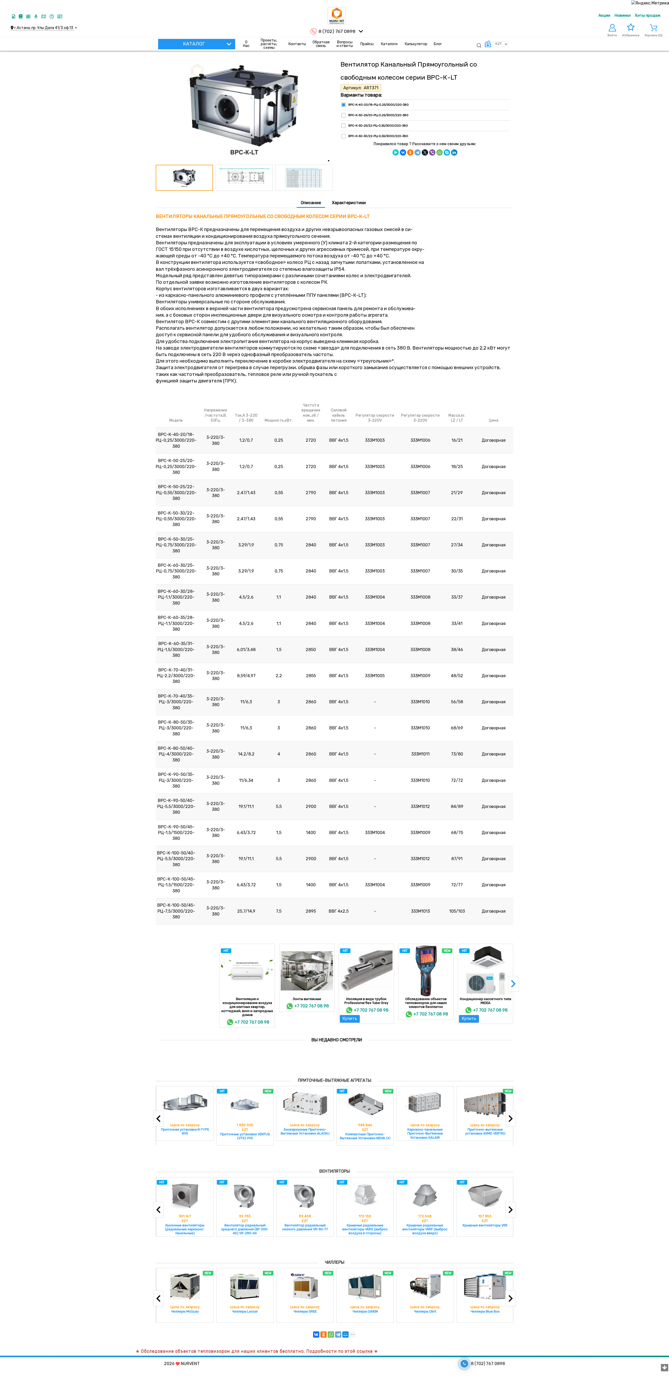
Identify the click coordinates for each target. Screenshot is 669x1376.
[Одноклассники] (410, 152)
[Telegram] (417, 152)
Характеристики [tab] (349, 202)
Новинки (622, 15)
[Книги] (21, 16)
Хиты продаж (647, 15)
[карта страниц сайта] (44, 16)
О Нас (246, 44)
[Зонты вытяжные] (306, 971)
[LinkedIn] (454, 152)
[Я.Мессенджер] (396, 152)
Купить (350, 1018)
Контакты (297, 44)
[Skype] (447, 152)
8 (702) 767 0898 (337, 31)
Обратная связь (321, 44)
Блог (438, 44)
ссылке (316, 1351)
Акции (604, 15)
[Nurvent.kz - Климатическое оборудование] (336, 16)
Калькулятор (416, 44)
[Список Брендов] (36, 16)
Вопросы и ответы (345, 44)
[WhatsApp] (439, 152)
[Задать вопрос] (52, 16)
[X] (425, 152)
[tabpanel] (334, 569)
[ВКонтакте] (403, 152)
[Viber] (432, 152)
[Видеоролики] (14, 16)
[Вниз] (664, 1368)
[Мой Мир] (345, 1334)
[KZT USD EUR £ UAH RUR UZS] (496, 44)
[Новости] (28, 16)
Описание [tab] (311, 202)
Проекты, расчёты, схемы (269, 44)
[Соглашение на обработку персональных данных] (59, 16)
